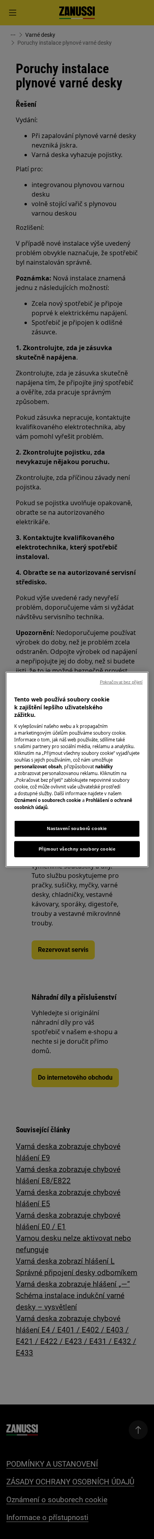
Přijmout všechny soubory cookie (77, 848)
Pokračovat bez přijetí (121, 682)
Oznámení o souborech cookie (47, 800)
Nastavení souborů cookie (77, 828)
